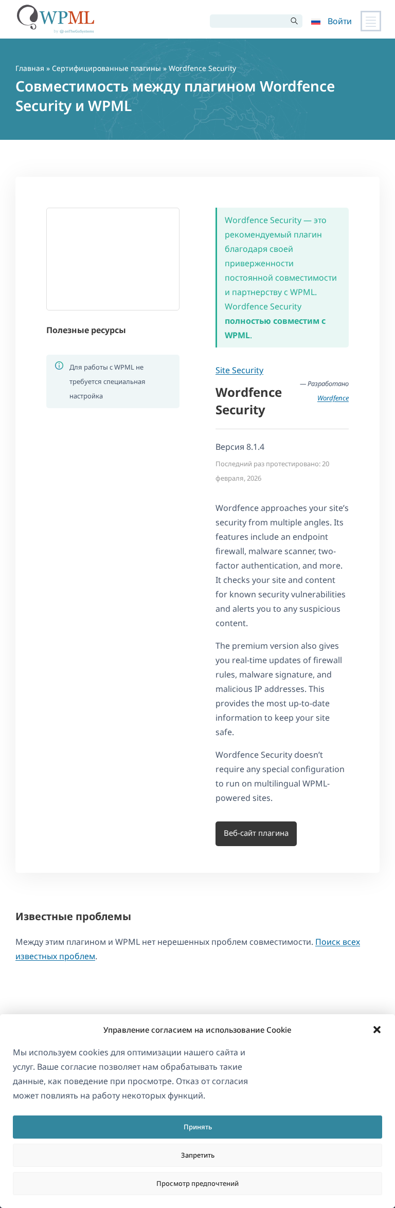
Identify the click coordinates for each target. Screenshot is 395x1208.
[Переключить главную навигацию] (371, 21)
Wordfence (333, 397)
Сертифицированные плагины (106, 68)
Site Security (239, 370)
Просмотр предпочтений (197, 1183)
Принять (198, 1126)
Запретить (197, 1155)
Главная (29, 68)
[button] (377, 1029)
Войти (340, 21)
